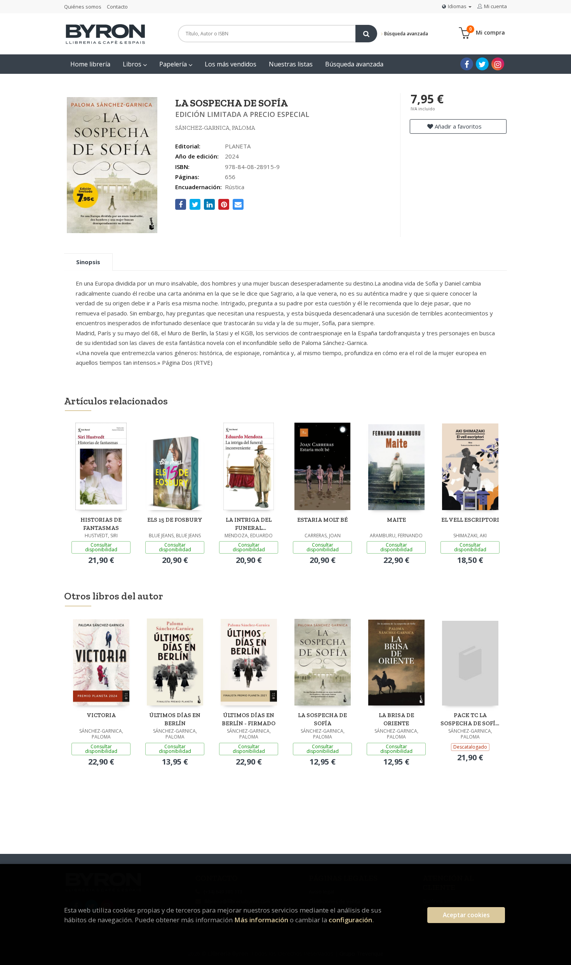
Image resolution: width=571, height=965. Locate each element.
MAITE (396, 519)
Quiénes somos (82, 6)
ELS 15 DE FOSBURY (174, 519)
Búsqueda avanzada (405, 33)
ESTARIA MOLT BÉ (322, 519)
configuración (350, 919)
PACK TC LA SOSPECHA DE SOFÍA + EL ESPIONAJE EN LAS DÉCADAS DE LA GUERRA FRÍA (470, 719)
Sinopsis (88, 262)
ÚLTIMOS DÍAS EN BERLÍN (174, 719)
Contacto (117, 6)
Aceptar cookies (466, 915)
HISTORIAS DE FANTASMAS (101, 523)
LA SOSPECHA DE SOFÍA (322, 719)
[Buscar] (366, 33)
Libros (133, 64)
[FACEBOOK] (466, 63)
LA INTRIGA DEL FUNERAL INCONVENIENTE (249, 523)
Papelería (173, 64)
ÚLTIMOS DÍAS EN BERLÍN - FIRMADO (248, 719)
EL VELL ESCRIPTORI (470, 519)
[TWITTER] (482, 63)
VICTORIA (101, 715)
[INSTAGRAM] (497, 63)
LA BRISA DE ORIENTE (396, 719)
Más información (261, 919)
